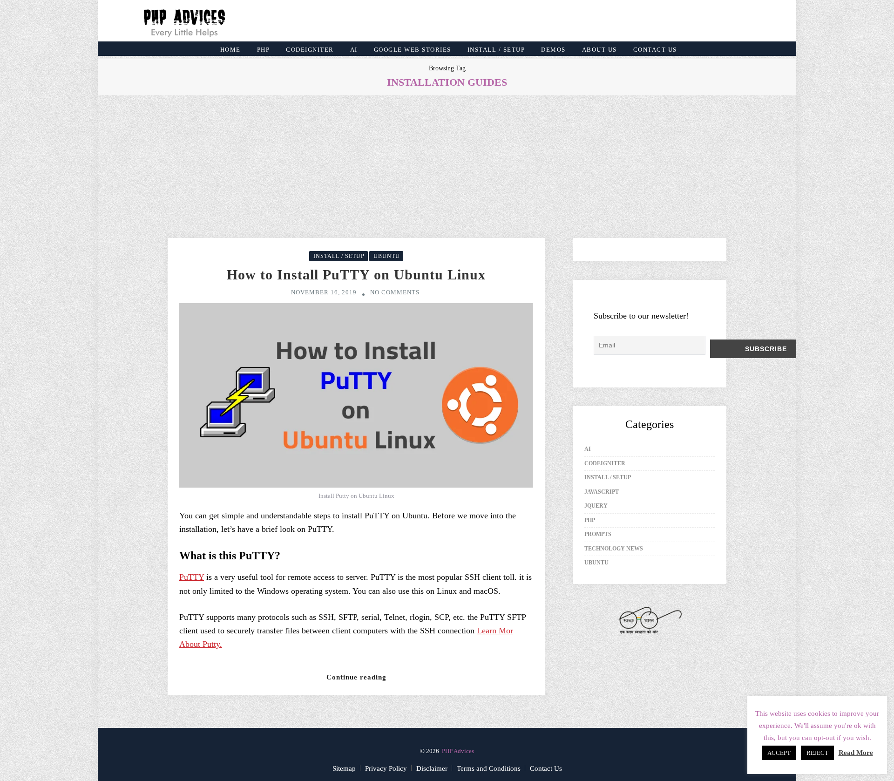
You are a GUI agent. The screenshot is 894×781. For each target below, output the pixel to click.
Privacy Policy (386, 768)
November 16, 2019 (324, 292)
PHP (263, 49)
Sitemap (344, 768)
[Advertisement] (447, 167)
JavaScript (601, 492)
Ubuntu (386, 256)
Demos (553, 49)
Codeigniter (310, 49)
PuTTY (191, 577)
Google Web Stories (412, 49)
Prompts (597, 534)
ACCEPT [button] (779, 752)
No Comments (395, 292)
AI (354, 49)
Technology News (613, 548)
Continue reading (356, 677)
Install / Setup (496, 49)
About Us (599, 49)
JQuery (596, 506)
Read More (856, 752)
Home (230, 49)
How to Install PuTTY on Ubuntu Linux (356, 274)
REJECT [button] (817, 752)
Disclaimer (431, 768)
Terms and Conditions (489, 768)
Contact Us (655, 49)
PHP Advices (458, 750)
